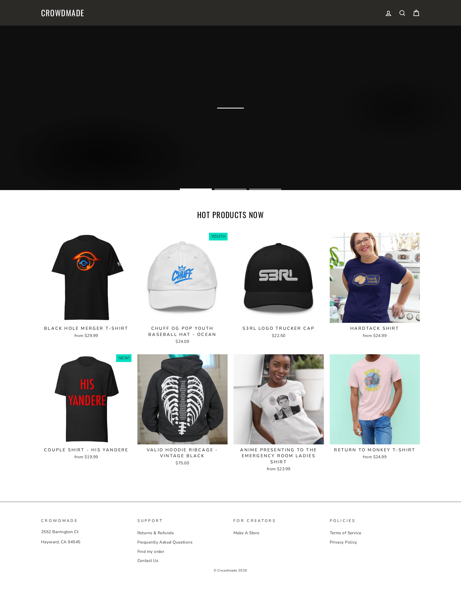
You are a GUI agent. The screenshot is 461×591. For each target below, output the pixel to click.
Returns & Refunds (155, 533)
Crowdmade (62, 13)
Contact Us (147, 560)
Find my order (150, 551)
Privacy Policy (343, 542)
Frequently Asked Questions (165, 542)
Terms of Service (345, 533)
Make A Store (246, 533)
